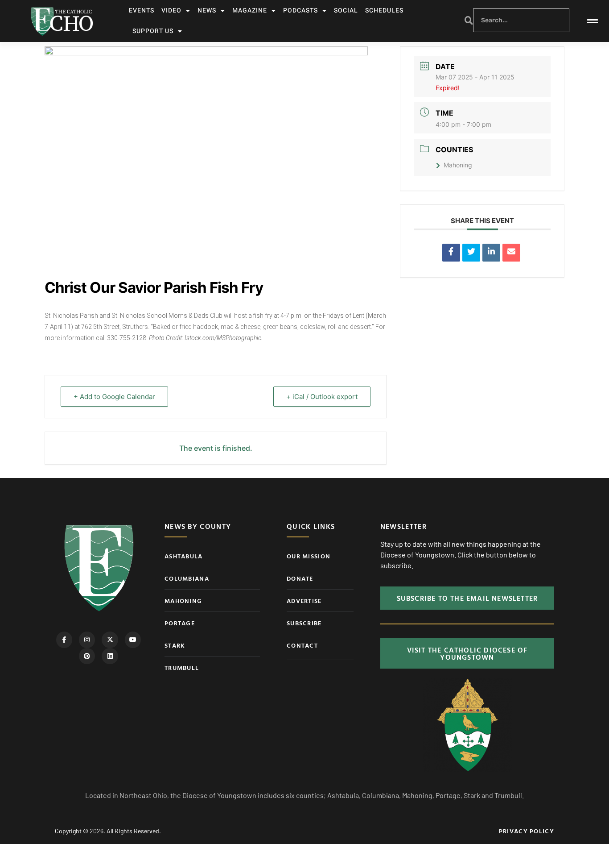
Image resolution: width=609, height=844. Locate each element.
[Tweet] (471, 253)
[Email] (511, 253)
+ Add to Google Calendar (114, 396)
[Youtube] (133, 640)
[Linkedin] (491, 253)
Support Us (152, 31)
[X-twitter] (110, 640)
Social (346, 10)
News (207, 10)
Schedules (384, 10)
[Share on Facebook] (451, 253)
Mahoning (458, 165)
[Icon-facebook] (64, 640)
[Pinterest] (87, 656)
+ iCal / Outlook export (322, 396)
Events (141, 10)
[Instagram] (87, 640)
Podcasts (300, 10)
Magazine (249, 10)
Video (171, 10)
